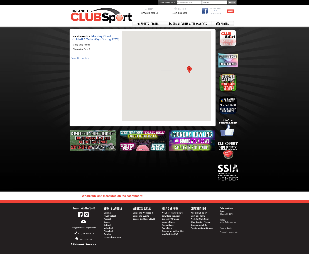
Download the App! (171, 216)
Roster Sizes (167, 225)
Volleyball (108, 228)
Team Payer (167, 228)
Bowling (108, 234)
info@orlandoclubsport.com (84, 228)
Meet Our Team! (198, 216)
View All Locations (80, 58)
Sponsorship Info (199, 225)
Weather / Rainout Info (172, 213)
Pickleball (108, 231)
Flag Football (110, 216)
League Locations (112, 237)
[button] (189, 69)
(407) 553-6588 (180, 13)
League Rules (168, 222)
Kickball (107, 219)
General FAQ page (170, 219)
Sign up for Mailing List (173, 231)
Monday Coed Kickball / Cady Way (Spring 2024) (95, 38)
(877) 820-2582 (149, 13)
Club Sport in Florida (200, 222)
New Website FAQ (170, 234)
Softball (107, 225)
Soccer (107, 222)
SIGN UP (230, 11)
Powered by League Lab (228, 232)
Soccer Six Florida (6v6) (144, 219)
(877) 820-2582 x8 (86, 233)
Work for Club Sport (200, 219)
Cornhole (108, 213)
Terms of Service (226, 228)
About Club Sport (199, 213)
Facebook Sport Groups (202, 228)
